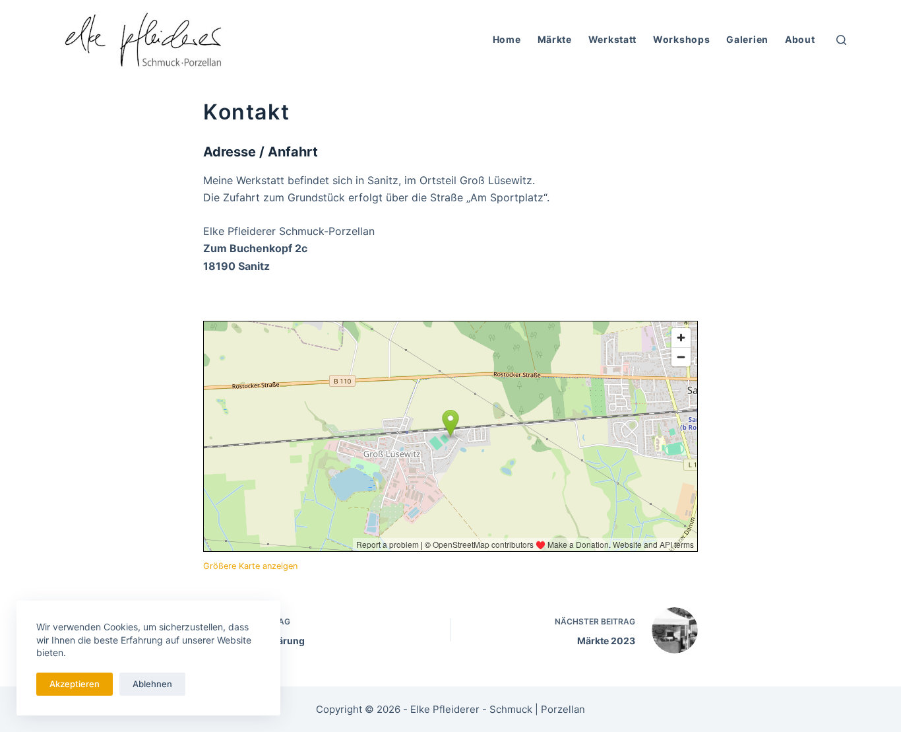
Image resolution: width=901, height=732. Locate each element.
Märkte (555, 39)
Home (507, 39)
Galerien (747, 39)
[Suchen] (841, 40)
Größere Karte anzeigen (250, 566)
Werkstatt (612, 39)
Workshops (681, 39)
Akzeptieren (74, 684)
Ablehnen (152, 684)
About (800, 39)
